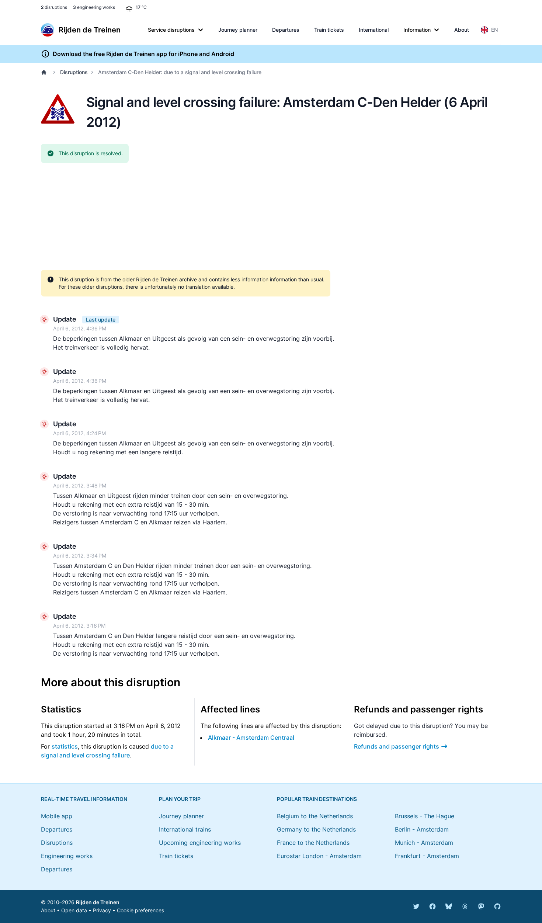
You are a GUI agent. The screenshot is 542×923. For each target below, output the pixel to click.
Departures (285, 30)
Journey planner (237, 30)
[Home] (45, 72)
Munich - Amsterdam (424, 842)
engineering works (94, 7)
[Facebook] (432, 906)
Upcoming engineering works (200, 842)
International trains (185, 829)
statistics (65, 746)
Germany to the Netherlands (316, 829)
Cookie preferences (140, 910)
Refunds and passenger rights (396, 746)
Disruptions (74, 72)
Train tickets (329, 30)
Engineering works (67, 856)
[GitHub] (497, 906)
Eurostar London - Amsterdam (319, 856)
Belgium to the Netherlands (315, 816)
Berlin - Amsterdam (422, 829)
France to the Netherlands (313, 842)
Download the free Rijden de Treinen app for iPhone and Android (143, 54)
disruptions (54, 7)
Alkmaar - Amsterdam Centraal (251, 737)
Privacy (102, 910)
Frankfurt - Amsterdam (427, 856)
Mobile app (56, 816)
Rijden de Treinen (97, 902)
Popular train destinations (317, 799)
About (461, 30)
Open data (74, 910)
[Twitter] (416, 906)
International (374, 30)
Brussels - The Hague (424, 816)
